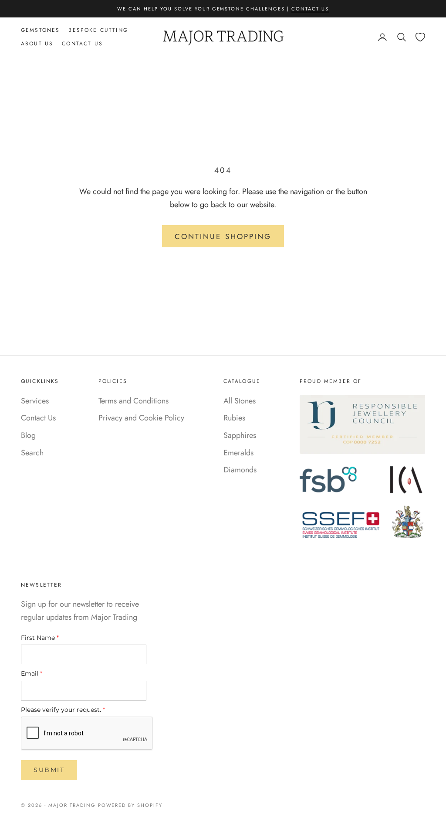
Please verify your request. (63, 710)
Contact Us (310, 8)
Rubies (234, 418)
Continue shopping (223, 236)
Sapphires (239, 435)
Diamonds (240, 469)
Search (32, 452)
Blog (28, 435)
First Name (40, 638)
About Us (37, 44)
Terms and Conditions (133, 400)
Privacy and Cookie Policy (141, 418)
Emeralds (238, 452)
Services (35, 400)
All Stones (239, 400)
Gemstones (40, 30)
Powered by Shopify (130, 805)
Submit (49, 770)
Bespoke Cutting (98, 30)
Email (31, 673)
